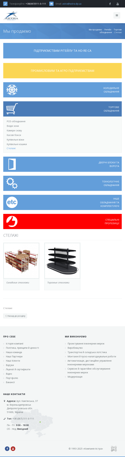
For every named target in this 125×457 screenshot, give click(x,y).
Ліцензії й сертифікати (18, 369)
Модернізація (75, 376)
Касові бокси (14, 135)
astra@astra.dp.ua (71, 3)
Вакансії (10, 382)
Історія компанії (14, 343)
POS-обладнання (16, 121)
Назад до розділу (16, 315)
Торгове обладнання (111, 31)
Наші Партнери (14, 356)
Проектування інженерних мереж (86, 343)
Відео (9, 373)
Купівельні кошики (17, 144)
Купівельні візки (15, 139)
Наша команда (14, 352)
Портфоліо (12, 378)
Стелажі (10, 235)
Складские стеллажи (17, 282)
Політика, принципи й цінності (22, 347)
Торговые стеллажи (58, 282)
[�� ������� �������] (11, 15)
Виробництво (75, 347)
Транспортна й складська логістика (87, 352)
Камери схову (14, 130)
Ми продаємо (95, 29)
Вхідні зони (13, 125)
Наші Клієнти (13, 360)
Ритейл (107, 29)
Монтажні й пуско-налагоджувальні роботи (92, 356)
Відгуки (10, 365)
